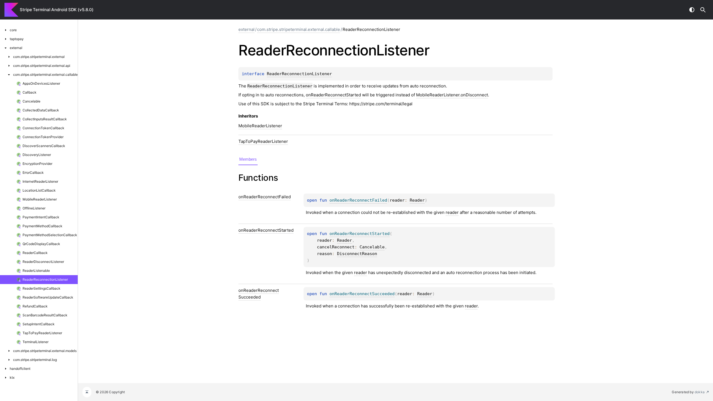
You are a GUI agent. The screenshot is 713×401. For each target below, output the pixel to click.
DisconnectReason (357, 253)
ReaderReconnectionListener (299, 73)
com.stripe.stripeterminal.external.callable (298, 29)
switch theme (691, 9)
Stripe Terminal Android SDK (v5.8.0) (56, 9)
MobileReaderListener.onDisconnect (452, 94)
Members (248, 159)
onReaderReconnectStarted (333, 94)
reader (452, 212)
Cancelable (372, 247)
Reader (417, 200)
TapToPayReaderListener (263, 141)
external (246, 29)
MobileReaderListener (260, 125)
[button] (703, 9)
